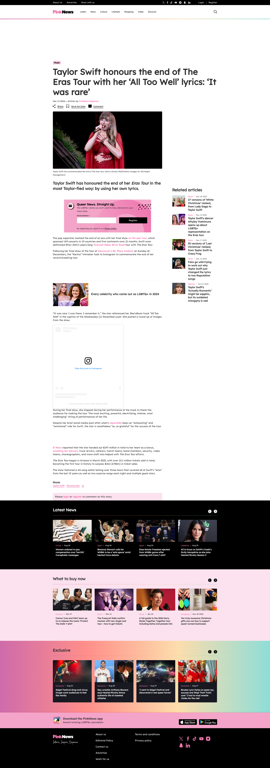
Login (201, 2)
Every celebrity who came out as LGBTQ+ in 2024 (125, 294)
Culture (103, 12)
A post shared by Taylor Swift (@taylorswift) (88, 404)
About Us (57, 2)
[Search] (215, 11)
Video (141, 12)
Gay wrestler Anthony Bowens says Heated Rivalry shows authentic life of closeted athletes (112, 694)
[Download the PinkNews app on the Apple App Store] (188, 722)
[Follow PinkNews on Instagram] (208, 739)
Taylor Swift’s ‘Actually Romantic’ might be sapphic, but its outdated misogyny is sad (200, 294)
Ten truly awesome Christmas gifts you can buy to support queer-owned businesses (196, 621)
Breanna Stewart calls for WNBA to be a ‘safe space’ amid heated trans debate (113, 552)
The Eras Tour (73, 485)
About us (101, 734)
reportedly (116, 422)
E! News (57, 447)
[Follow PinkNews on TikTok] (195, 739)
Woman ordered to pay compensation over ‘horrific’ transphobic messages (70, 552)
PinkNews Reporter (89, 101)
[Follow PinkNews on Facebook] (188, 739)
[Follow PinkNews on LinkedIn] (189, 2)
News (93, 12)
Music (57, 62)
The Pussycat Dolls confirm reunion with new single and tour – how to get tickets (111, 621)
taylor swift (59, 485)
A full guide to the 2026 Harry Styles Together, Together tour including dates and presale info (155, 621)
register (77, 496)
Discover (152, 12)
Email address (87, 216)
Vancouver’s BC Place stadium (115, 250)
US (83, 485)
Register (213, 2)
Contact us (102, 746)
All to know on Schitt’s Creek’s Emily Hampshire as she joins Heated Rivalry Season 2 (196, 552)
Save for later (78, 106)
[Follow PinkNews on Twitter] (181, 739)
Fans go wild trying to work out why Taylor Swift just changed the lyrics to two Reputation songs (200, 270)
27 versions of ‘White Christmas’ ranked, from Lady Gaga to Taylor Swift (201, 204)
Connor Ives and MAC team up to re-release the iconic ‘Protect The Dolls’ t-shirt (72, 621)
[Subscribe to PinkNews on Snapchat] (181, 746)
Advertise (72, 2)
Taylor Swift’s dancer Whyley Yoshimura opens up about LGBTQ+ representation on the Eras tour (200, 227)
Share (60, 106)
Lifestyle (116, 12)
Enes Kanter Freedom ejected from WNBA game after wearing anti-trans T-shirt (154, 552)
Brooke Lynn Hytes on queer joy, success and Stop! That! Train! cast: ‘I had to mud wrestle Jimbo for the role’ (197, 694)
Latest (83, 12)
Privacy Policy (110, 228)
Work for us (102, 758)
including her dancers (65, 450)
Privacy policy (143, 740)
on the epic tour (137, 238)
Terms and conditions (147, 734)
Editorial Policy (104, 740)
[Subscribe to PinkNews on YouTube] (201, 739)
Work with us (87, 2)
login (66, 496)
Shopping (128, 12)
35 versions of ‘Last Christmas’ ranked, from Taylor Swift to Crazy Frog (200, 248)
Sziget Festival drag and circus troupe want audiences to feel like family (71, 692)
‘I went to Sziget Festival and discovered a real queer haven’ (155, 691)
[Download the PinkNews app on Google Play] (208, 722)
